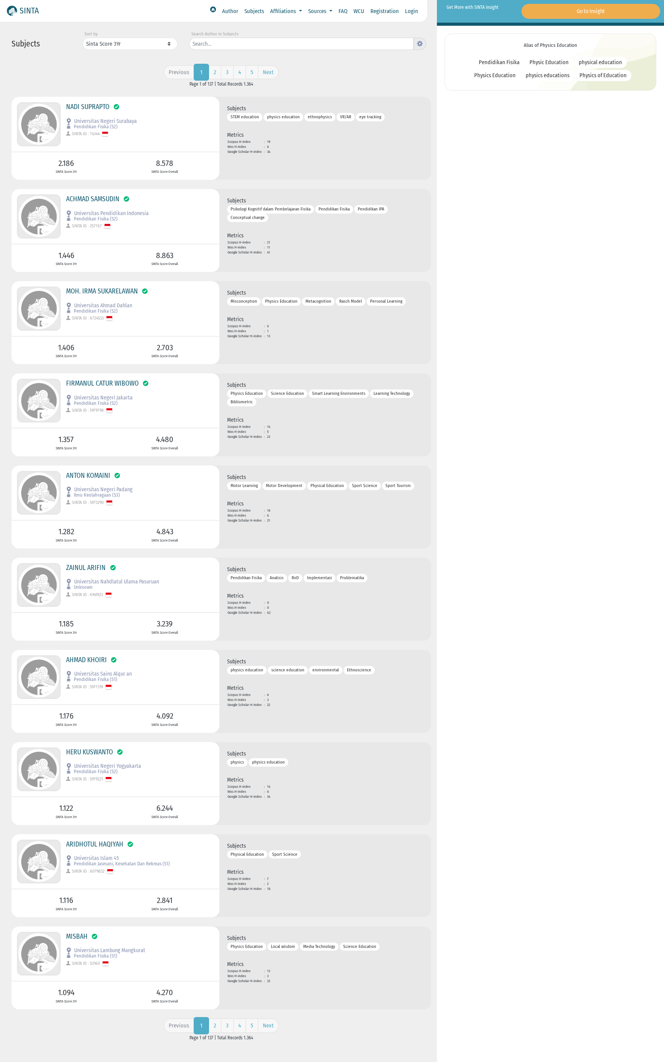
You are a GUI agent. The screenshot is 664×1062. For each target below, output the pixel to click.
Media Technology (319, 946)
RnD (295, 577)
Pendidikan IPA (371, 209)
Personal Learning (386, 301)
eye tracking (370, 116)
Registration (384, 11)
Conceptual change (248, 217)
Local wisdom (283, 946)
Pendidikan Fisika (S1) (95, 679)
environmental (325, 670)
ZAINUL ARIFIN (86, 568)
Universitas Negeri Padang (103, 489)
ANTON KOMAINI (88, 476)
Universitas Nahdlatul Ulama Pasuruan (116, 581)
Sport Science (364, 485)
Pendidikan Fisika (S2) (95, 126)
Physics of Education (603, 75)
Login (411, 11)
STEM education (245, 116)
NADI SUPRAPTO (88, 107)
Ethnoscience (359, 670)
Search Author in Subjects (215, 34)
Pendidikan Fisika (334, 209)
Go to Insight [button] (591, 11)
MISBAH (77, 937)
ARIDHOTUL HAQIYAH (94, 844)
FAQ (343, 11)
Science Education (287, 393)
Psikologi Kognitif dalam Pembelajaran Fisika (270, 209)
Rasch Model (350, 301)
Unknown (83, 587)
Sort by (91, 34)
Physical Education (327, 485)
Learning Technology (392, 393)
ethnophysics (320, 116)
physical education (600, 62)
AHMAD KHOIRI (86, 660)
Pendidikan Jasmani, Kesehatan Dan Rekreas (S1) (121, 863)
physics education (283, 116)
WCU (359, 11)
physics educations (547, 75)
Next (268, 72)
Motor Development (284, 485)
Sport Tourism (398, 485)
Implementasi (319, 577)
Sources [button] (318, 11)
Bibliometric (242, 402)
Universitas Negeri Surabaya (105, 121)
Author (230, 11)
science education (287, 670)
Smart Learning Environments (338, 393)
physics (237, 762)
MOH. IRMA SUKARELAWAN (102, 291)
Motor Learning (244, 485)
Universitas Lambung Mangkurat (109, 950)
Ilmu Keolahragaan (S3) (96, 495)
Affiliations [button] (283, 11)
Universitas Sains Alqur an (102, 674)
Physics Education (281, 301)
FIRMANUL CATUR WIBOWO (102, 383)
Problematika (352, 577)
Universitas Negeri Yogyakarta (107, 766)
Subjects (254, 11)
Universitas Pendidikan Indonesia (111, 213)
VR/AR (345, 116)
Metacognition (318, 301)
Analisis (277, 577)
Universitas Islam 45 (96, 858)
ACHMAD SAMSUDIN (93, 199)
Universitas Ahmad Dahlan (102, 305)
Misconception (244, 301)
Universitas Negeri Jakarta (103, 397)
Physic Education (549, 62)
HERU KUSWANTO (89, 752)
